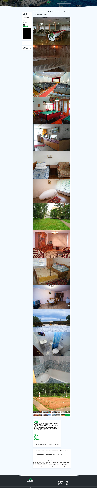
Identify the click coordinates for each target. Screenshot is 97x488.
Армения (67, 481)
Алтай (58, 484)
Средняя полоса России (40, 9)
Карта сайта (67, 485)
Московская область (46, 9)
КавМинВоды (59, 482)
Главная (34, 9)
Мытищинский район (51, 9)
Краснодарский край (60, 481)
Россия (36, 9)
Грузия (66, 483)
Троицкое (55, 9)
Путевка (31, 487)
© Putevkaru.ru (28, 487)
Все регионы (67, 484)
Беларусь (67, 482)
